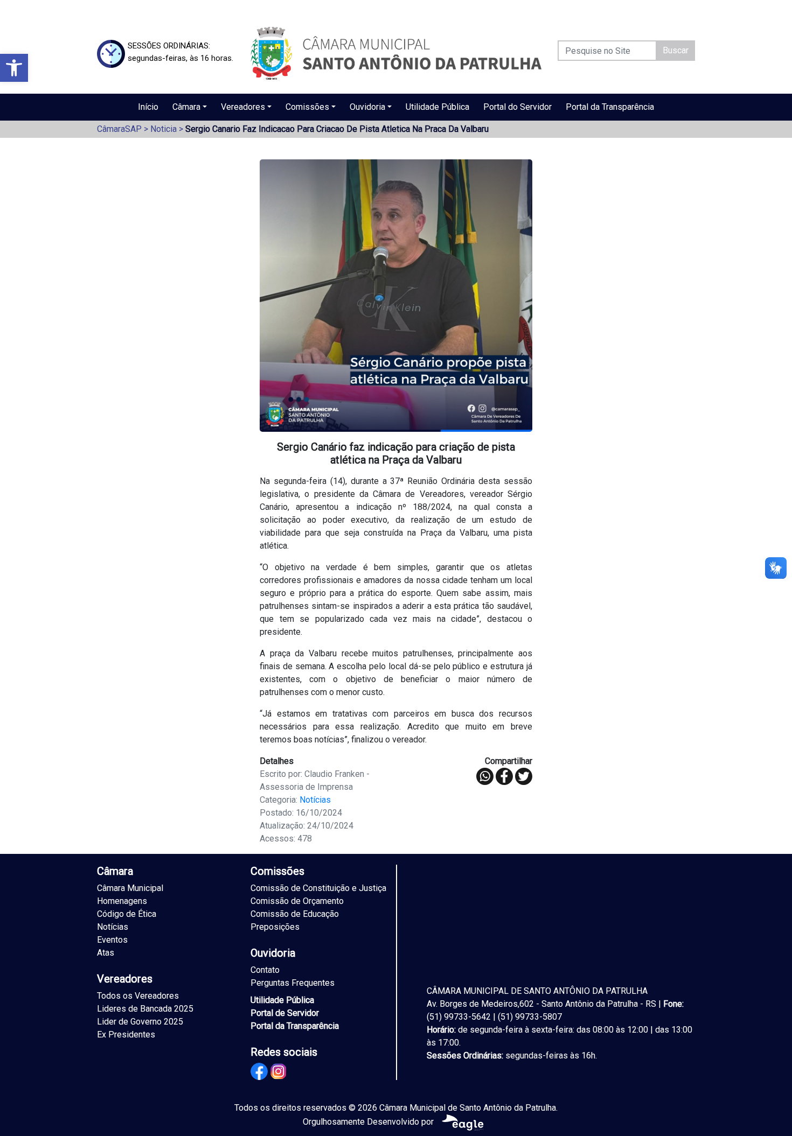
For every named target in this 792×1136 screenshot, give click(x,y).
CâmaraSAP (119, 129)
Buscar (676, 50)
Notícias (315, 800)
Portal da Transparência (610, 107)
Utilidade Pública (437, 107)
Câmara (186, 107)
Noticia (163, 129)
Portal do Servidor (517, 107)
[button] (14, 68)
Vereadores (243, 107)
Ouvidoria (367, 107)
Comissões (307, 107)
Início (148, 107)
